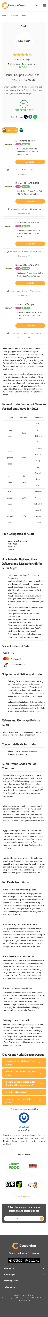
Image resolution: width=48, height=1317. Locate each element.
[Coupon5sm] (13, 5)
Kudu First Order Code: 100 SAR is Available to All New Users (28, 233)
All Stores (14, 15)
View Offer (30, 162)
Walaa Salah (24, 1127)
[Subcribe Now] (42, 1219)
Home (4, 15)
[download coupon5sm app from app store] (16, 1260)
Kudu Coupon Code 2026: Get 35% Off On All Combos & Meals (30, 315)
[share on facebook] (30, 117)
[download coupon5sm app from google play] (32, 1260)
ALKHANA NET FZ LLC (37, 1298)
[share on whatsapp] (35, 117)
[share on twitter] (26, 117)
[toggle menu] (37, 5)
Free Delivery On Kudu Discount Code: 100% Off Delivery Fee (27, 151)
